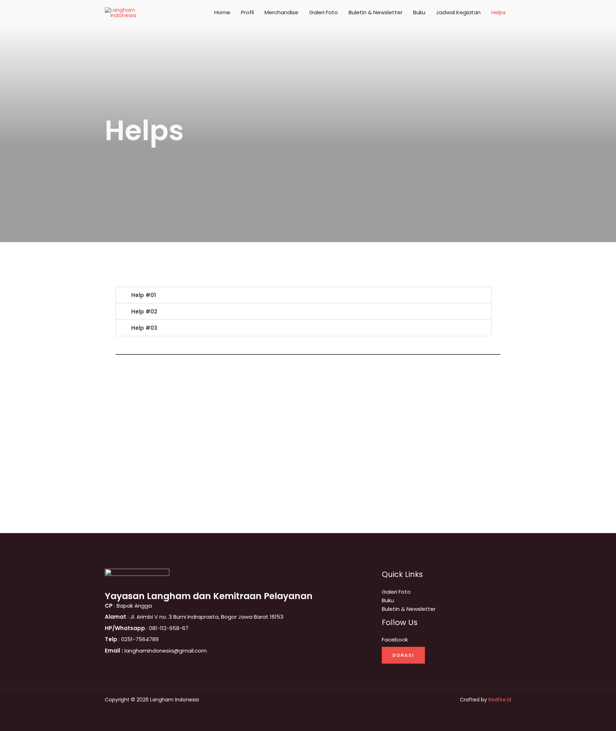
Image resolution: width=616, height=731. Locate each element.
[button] (303, 295)
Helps (498, 12)
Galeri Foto (323, 12)
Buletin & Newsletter (375, 12)
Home (222, 12)
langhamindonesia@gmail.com (156, 650)
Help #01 (143, 295)
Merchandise (281, 12)
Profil (247, 12)
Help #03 (144, 328)
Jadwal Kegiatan (458, 12)
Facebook (395, 639)
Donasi (403, 655)
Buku (419, 12)
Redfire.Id (499, 699)
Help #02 (144, 311)
